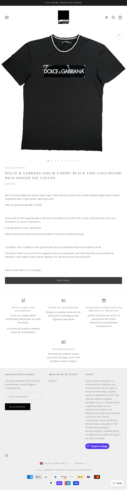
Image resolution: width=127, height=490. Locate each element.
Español (79, 463)
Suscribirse (17, 406)
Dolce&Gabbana (15, 168)
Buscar (53, 380)
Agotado (63, 280)
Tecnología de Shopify (78, 470)
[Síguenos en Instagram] (6, 455)
